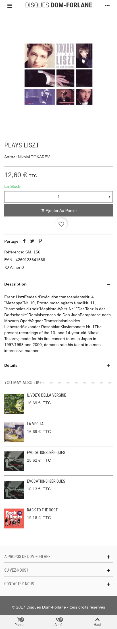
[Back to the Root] (14, 518)
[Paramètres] (107, 5)
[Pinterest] (40, 241)
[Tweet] (32, 241)
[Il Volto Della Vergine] (14, 403)
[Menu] (9, 5)
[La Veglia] (14, 432)
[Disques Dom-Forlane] (58, 5)
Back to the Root (42, 510)
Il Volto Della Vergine (46, 395)
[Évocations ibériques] (14, 461)
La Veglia (35, 424)
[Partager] (24, 241)
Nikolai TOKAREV (34, 157)
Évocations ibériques (46, 452)
